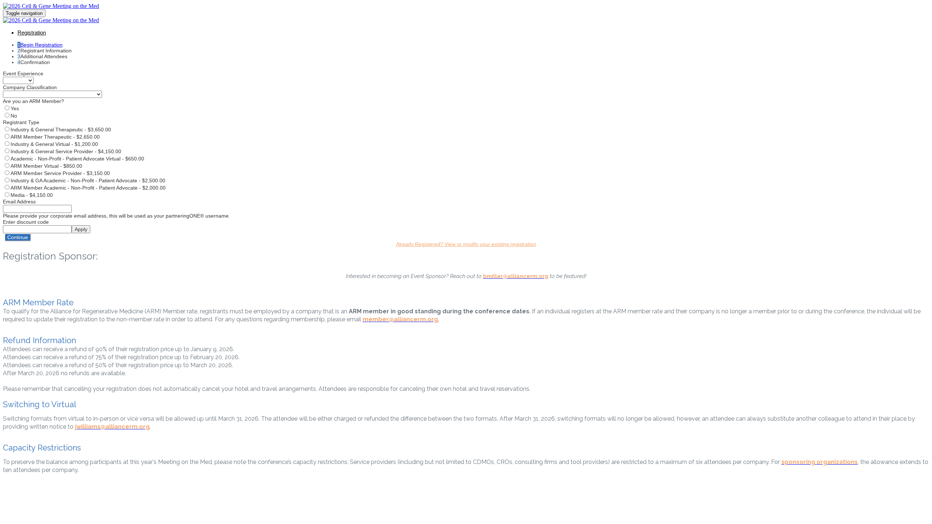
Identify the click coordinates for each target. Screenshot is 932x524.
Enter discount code (26, 222)
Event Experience (23, 73)
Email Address (19, 202)
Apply (81, 229)
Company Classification (30, 87)
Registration (31, 32)
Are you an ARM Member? (33, 101)
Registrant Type (21, 122)
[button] (17, 237)
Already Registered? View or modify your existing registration (466, 244)
